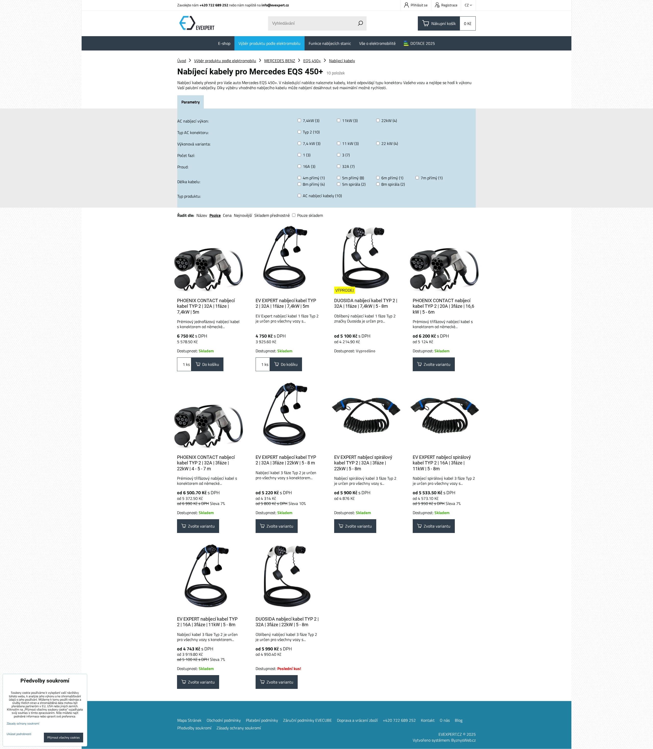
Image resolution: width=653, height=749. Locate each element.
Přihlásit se (419, 5)
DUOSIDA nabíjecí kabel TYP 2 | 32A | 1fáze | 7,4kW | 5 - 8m (365, 303)
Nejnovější (243, 215)
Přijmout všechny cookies (63, 737)
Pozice (215, 215)
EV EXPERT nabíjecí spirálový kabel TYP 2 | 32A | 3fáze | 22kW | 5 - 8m (363, 462)
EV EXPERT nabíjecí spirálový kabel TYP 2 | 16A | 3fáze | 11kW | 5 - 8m (442, 462)
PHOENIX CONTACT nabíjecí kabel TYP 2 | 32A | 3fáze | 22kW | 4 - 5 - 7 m (206, 462)
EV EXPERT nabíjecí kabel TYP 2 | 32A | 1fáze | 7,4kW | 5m (286, 303)
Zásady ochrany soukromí (239, 727)
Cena (227, 215)
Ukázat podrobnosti (19, 733)
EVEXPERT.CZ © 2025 (457, 734)
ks (187, 364)
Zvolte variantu (436, 364)
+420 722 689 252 (213, 5)
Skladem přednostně (272, 215)
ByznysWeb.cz (463, 740)
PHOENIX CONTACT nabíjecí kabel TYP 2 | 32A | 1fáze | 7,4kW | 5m (206, 306)
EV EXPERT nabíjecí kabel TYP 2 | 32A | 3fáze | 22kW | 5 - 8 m (286, 460)
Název (201, 215)
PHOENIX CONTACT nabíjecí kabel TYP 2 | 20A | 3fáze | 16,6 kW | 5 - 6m (443, 306)
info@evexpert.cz (275, 5)
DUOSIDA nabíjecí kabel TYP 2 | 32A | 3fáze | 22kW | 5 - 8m (287, 621)
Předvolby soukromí (194, 727)
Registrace (449, 5)
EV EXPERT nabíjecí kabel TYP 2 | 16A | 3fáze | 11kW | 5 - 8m (207, 621)
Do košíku (209, 364)
